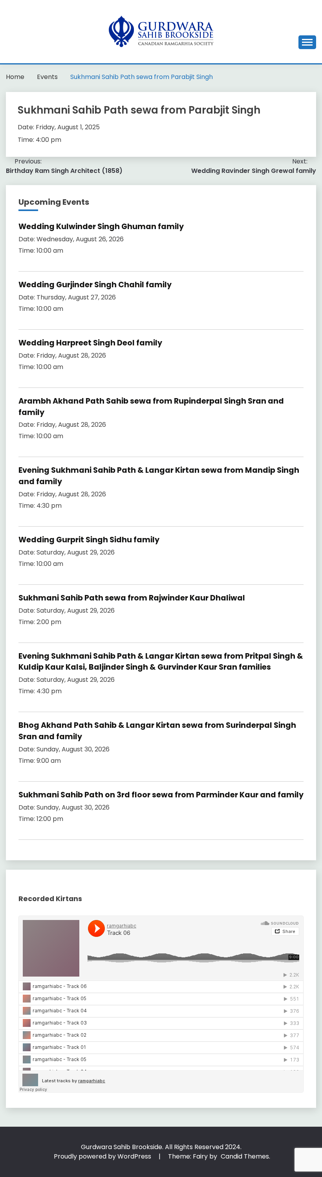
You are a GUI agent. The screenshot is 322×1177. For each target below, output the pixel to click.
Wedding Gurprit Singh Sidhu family (88, 539)
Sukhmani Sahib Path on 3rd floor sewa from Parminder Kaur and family (161, 795)
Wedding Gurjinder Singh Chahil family (95, 284)
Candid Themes (245, 1156)
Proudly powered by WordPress (103, 1156)
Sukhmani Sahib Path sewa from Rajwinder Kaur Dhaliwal (131, 598)
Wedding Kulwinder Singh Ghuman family (101, 226)
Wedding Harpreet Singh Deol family (90, 343)
